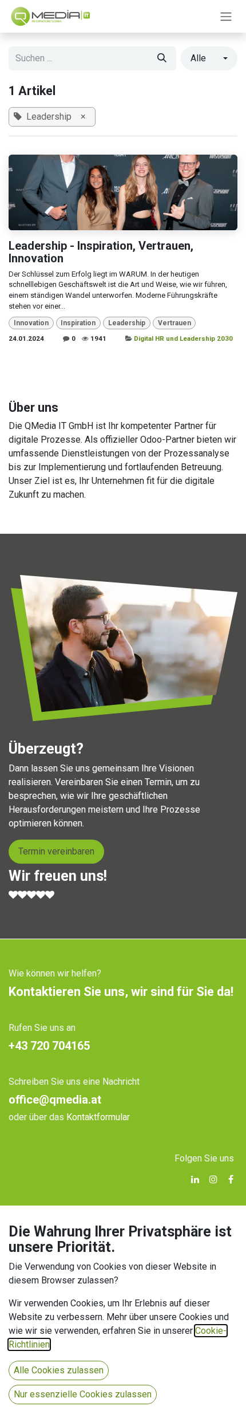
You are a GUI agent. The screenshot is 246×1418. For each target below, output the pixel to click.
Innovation (31, 323)
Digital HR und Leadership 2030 (183, 338)
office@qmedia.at (55, 1099)
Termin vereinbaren (56, 851)
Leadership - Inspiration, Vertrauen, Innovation (101, 252)
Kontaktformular (98, 1117)
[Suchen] (162, 58)
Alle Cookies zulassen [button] (59, 1370)
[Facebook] (231, 1179)
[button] (209, 58)
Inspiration (78, 323)
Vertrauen (174, 323)
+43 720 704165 (49, 1046)
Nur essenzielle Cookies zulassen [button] (83, 1394)
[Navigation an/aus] (226, 16)
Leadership (126, 323)
